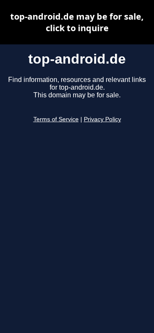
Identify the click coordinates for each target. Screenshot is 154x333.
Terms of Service (56, 119)
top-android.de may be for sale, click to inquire (77, 22)
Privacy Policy (102, 119)
